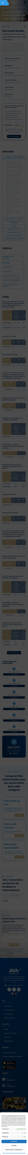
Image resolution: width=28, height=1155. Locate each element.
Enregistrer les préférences (14, 1149)
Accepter (14, 1141)
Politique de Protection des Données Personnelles (14, 1153)
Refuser (14, 1145)
